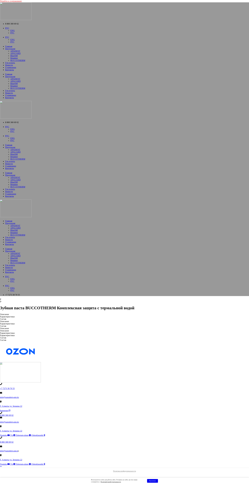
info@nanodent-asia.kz (9, 397)
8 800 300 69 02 (6, 415)
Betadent (14, 58)
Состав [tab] (3, 319)
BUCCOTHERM (17, 60)
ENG (12, 30)
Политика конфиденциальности (124, 471)
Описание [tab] (4, 314)
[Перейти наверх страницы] (1, 466)
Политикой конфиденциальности (111, 482)
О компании (10, 67)
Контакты (9, 70)
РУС (7, 28)
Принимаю (152, 481)
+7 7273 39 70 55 (7, 388)
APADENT (15, 51)
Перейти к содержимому (11, 1)
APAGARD (15, 53)
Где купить (10, 63)
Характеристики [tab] (7, 317)
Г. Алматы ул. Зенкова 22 (11, 406)
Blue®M (14, 56)
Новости (9, 65)
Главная (8, 46)
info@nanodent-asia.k (9, 451)
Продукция (10, 49)
